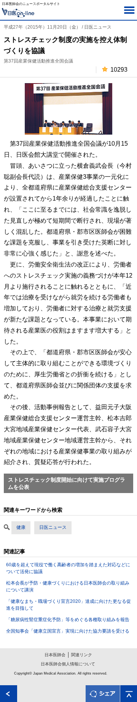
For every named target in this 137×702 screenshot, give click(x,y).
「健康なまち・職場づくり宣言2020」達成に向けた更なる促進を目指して (68, 605)
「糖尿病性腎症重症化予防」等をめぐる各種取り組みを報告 (67, 619)
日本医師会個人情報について (68, 664)
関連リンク (81, 654)
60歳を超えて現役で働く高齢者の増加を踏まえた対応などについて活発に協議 (68, 568)
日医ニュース (53, 527)
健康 (20, 527)
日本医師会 (55, 654)
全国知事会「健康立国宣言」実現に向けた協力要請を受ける (67, 631)
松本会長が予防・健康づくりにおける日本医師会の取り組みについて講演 (67, 586)
